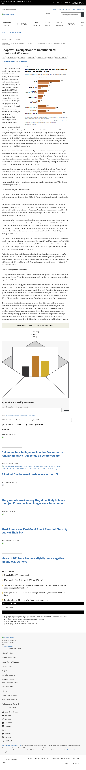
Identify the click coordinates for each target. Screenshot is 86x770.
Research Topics (7, 24)
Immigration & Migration (10, 662)
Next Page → (35, 337)
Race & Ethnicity (7, 666)
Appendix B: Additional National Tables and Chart (22, 623)
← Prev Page (35, 332)
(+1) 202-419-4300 (7, 647)
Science (4, 691)
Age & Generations (8, 675)
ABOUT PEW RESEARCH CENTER (11, 746)
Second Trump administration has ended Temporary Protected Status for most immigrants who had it (35, 586)
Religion (4, 671)
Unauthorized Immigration (27, 416)
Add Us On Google (61, 57)
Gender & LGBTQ (8, 679)
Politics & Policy (7, 653)
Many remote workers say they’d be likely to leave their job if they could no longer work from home (33, 501)
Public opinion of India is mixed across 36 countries (26, 600)
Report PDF (9, 607)
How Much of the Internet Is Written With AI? (23, 580)
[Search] (82, 14)
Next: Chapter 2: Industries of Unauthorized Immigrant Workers (35, 325)
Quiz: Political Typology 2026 (16, 575)
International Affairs (9, 657)
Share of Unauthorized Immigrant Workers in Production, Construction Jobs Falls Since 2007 (33, 44)
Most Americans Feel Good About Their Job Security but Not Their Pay (35, 530)
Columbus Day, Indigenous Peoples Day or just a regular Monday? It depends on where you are (32, 454)
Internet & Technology (9, 695)
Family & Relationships (10, 682)
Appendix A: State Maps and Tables (17, 621)
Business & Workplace (12, 416)
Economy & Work (8, 686)
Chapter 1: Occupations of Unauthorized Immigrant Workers (26, 618)
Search (47, 14)
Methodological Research (10, 704)
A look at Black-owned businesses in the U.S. (30, 474)
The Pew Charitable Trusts (72, 750)
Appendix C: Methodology (14, 625)
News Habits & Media (9, 700)
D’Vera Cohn (23, 61)
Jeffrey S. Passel (9, 61)
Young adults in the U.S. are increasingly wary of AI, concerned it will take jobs (35, 594)
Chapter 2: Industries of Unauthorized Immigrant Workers (25, 620)
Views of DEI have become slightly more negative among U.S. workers (33, 559)
